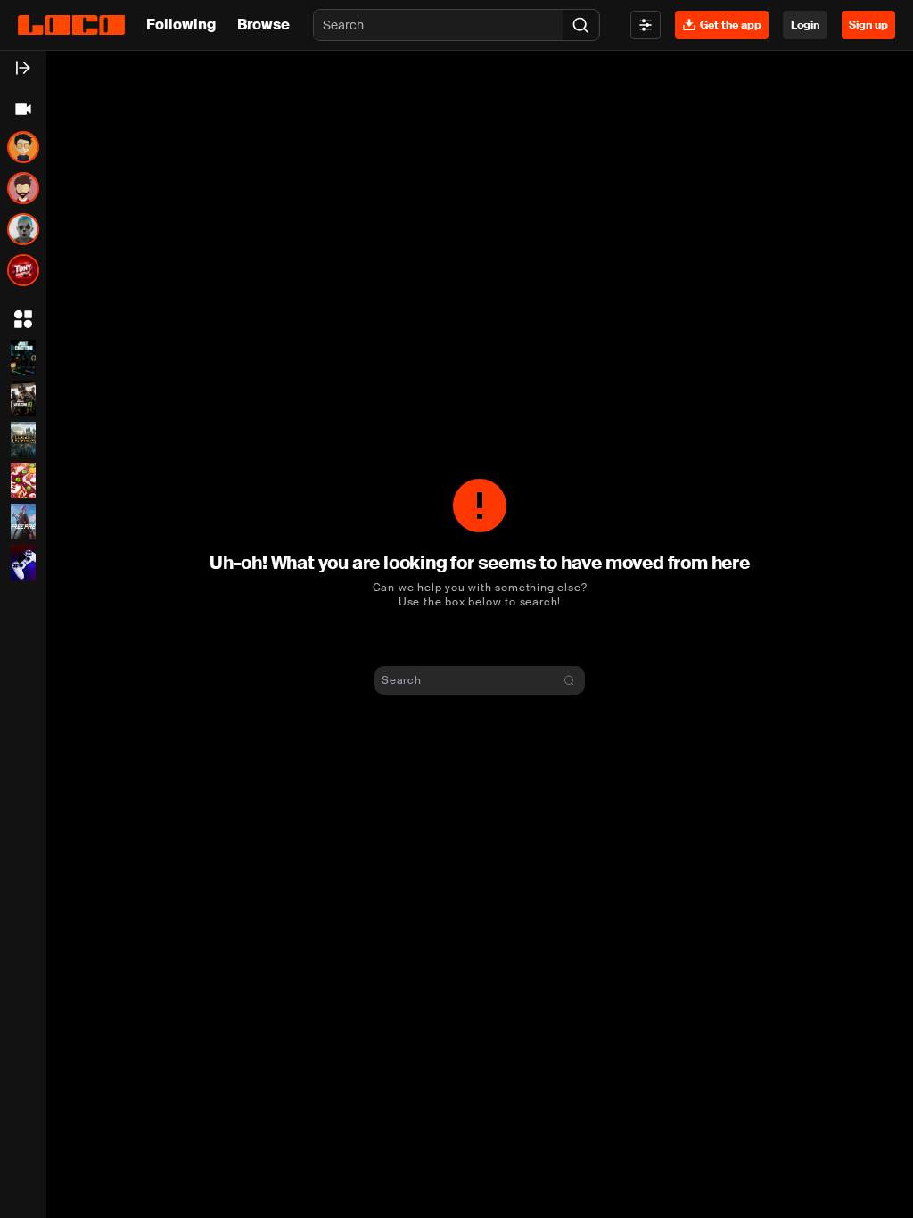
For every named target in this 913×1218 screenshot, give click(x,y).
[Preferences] (645, 25)
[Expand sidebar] (23, 67)
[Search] (580, 25)
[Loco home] (71, 25)
